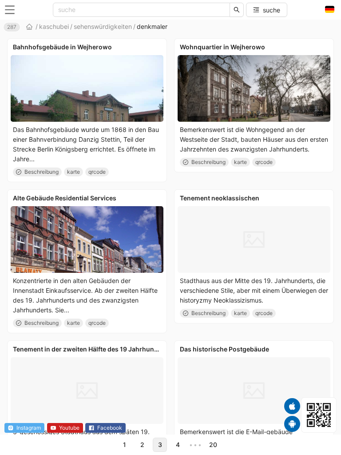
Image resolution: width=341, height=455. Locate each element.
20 (213, 444)
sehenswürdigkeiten (103, 26)
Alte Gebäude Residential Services (64, 198)
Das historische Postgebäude (224, 349)
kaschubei (54, 26)
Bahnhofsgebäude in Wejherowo (62, 47)
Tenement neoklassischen (219, 198)
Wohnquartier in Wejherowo (222, 47)
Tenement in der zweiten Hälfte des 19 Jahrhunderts (91, 349)
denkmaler (152, 26)
